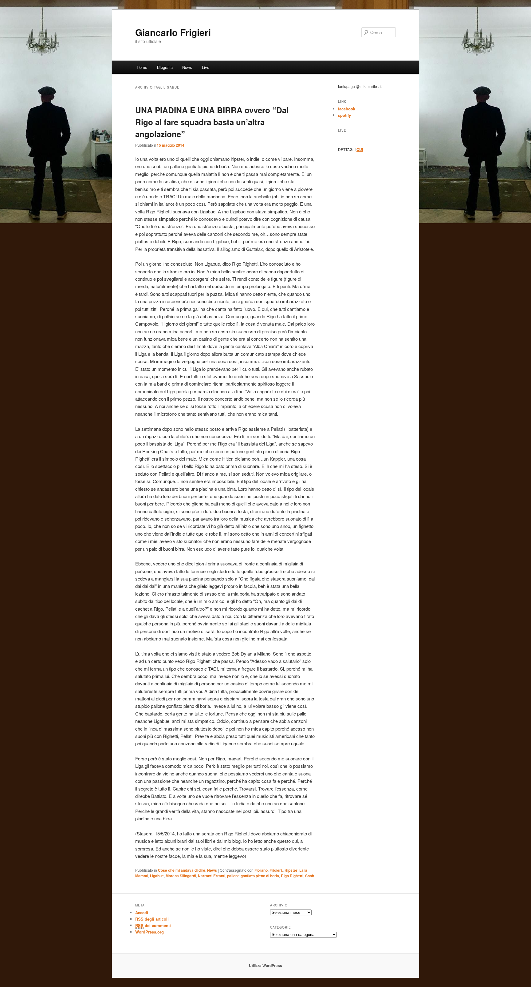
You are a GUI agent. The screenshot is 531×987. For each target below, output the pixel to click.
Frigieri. (276, 870)
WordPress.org (149, 932)
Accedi (141, 912)
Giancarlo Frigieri (173, 32)
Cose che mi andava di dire (181, 870)
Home (142, 67)
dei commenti (153, 925)
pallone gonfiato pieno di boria (253, 875)
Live (205, 67)
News (187, 67)
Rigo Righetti (292, 875)
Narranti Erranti (211, 875)
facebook (346, 109)
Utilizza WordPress (265, 965)
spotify (344, 115)
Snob (309, 875)
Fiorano (261, 870)
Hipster (291, 870)
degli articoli (152, 919)
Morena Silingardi (181, 875)
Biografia (165, 67)
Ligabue (157, 875)
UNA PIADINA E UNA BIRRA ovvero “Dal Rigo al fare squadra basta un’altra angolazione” (212, 122)
